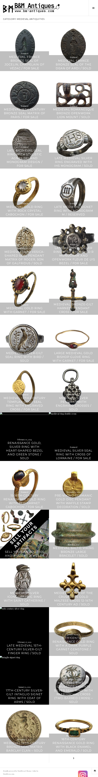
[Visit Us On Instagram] (82, 775)
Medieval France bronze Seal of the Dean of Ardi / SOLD (73, 64)
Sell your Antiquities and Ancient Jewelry (24, 553)
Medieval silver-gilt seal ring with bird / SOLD (24, 356)
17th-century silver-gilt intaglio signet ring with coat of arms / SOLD (24, 696)
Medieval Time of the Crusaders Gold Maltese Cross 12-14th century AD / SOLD (73, 598)
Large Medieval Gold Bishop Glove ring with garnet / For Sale (73, 356)
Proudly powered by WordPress (14, 771)
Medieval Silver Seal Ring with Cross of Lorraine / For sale (73, 454)
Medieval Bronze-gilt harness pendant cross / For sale (73, 308)
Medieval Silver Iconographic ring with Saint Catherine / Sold (24, 598)
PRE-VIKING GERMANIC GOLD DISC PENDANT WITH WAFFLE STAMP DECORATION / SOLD (73, 501)
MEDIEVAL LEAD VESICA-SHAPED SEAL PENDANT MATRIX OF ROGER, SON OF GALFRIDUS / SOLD (24, 257)
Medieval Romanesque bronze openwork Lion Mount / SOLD (73, 113)
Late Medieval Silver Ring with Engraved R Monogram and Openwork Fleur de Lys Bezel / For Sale (73, 255)
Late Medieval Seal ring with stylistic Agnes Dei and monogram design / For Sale (24, 158)
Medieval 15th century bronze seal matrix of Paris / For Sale (24, 113)
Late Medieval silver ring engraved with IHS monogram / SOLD (73, 162)
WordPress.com (8, 774)
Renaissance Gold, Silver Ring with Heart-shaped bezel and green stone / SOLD (24, 450)
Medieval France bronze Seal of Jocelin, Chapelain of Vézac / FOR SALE (24, 62)
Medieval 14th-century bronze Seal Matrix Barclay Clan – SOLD (24, 746)
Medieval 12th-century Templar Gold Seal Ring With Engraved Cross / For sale (24, 403)
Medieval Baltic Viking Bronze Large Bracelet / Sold (73, 551)
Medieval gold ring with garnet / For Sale (24, 310)
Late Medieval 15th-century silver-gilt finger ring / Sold (24, 649)
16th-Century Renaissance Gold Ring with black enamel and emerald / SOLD (73, 745)
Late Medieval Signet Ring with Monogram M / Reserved (73, 210)
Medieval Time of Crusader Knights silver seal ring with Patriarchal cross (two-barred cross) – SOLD (73, 692)
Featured (24, 53)
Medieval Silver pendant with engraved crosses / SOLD (73, 403)
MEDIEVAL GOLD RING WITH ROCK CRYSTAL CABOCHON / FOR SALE (24, 210)
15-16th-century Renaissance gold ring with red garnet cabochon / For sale (24, 501)
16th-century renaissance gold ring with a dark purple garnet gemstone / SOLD (73, 645)
